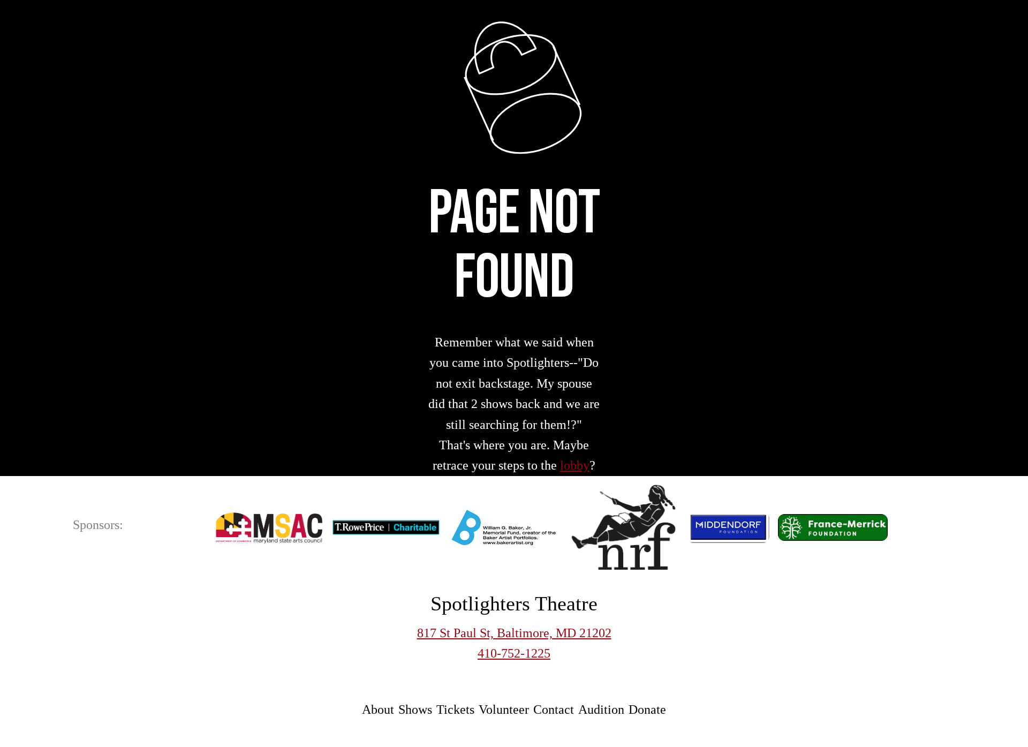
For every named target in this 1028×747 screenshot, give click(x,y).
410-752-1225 (514, 653)
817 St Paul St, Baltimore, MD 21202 (514, 633)
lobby (574, 465)
